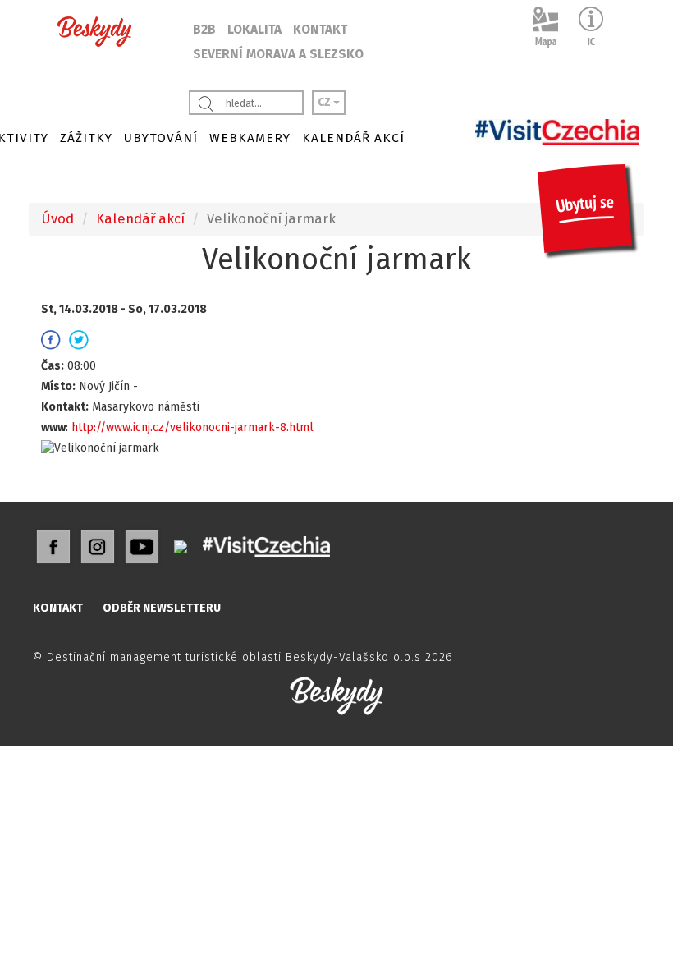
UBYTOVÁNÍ (161, 138)
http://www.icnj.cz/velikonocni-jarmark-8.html (192, 427)
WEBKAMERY (250, 138)
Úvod (57, 218)
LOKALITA (254, 29)
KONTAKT (320, 29)
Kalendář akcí (140, 218)
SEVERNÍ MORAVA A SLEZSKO (278, 54)
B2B (204, 29)
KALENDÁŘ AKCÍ (353, 138)
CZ (325, 102)
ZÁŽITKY (86, 138)
